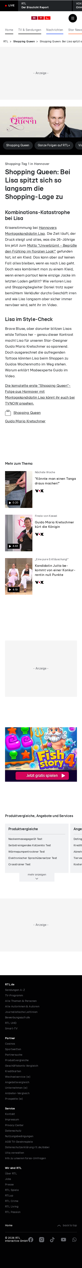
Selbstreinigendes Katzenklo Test (29, 845)
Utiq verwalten (14, 1153)
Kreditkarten (13, 1071)
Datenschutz (13, 1131)
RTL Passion (12, 1212)
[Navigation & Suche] (73, 18)
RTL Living (11, 1206)
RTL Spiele (12, 1190)
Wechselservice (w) (17, 1077)
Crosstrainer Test (19, 864)
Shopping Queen (24, 41)
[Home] (40, 18)
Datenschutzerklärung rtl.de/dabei (27, 1147)
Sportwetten (13, 1049)
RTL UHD (11, 1023)
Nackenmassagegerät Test (25, 839)
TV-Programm (14, 995)
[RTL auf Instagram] (41, 1239)
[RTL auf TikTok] (52, 1239)
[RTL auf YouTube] (63, 1239)
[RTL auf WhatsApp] (74, 1239)
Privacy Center (14, 1125)
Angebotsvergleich (17, 1082)
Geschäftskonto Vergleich (21, 1066)
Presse (9, 1184)
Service (10, 1108)
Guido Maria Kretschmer (25, 421)
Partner (10, 1038)
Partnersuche (13, 1055)
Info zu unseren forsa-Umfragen (25, 1158)
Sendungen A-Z (15, 990)
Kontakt (10, 1114)
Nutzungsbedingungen (19, 1136)
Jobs (8, 1179)
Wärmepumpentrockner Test (26, 851)
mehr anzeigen (37, 874)
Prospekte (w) (14, 1099)
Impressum (12, 1119)
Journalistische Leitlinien (21, 1012)
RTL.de (9, 984)
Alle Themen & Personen (21, 1001)
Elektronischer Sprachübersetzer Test (32, 858)
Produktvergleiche (17, 1060)
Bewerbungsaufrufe (17, 1017)
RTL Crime (12, 1201)
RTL (5, 41)
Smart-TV (11, 1028)
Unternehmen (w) (16, 1088)
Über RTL (11, 1173)
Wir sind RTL (13, 1168)
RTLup (9, 1195)
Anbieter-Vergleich (17, 1093)
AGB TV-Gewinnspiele (19, 1142)
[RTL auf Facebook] (30, 1239)
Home (9, 1225)
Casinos (10, 1044)
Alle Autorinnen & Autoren (22, 1006)
